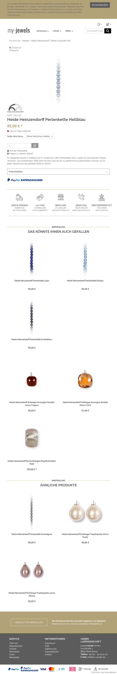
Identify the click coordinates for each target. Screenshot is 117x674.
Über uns (13, 643)
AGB (47, 646)
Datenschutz (51, 649)
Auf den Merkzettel (18, 151)
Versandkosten (52, 652)
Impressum (50, 643)
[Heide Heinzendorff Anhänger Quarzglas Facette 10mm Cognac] (31, 379)
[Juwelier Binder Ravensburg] (19, 30)
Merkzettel (14, 657)
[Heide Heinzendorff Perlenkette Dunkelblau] (31, 316)
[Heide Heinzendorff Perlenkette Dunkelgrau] (31, 511)
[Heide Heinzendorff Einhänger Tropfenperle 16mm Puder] (85, 511)
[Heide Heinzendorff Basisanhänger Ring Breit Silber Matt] (31, 438)
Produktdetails (16, 172)
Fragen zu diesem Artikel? (21, 153)
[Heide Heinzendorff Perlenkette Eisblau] (85, 257)
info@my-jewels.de (96, 657)
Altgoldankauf (15, 646)
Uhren (56, 31)
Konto (12, 654)
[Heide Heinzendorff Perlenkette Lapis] (31, 257)
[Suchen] (107, 30)
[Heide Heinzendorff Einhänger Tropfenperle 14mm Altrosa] (31, 570)
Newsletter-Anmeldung (29, 622)
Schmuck (42, 31)
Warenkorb (14, 652)
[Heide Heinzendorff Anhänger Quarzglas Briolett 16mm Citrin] (85, 379)
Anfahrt (48, 654)
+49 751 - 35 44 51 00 (98, 654)
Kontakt (12, 649)
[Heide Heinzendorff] (15, 108)
